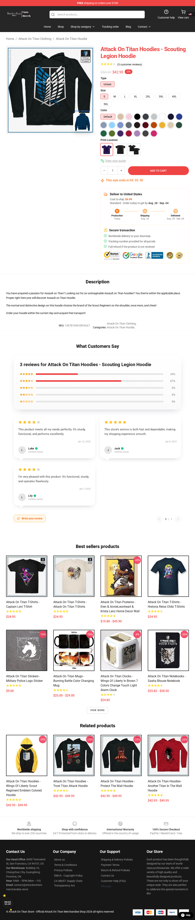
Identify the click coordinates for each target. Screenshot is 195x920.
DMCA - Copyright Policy (68, 875)
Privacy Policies (63, 870)
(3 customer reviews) (129, 64)
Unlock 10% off (7, 903)
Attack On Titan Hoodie (71, 39)
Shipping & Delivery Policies (117, 859)
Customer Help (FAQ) (113, 880)
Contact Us (107, 875)
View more (97, 710)
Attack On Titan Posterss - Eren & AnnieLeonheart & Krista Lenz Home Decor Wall (120, 606)
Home (10, 39)
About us (59, 859)
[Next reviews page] (177, 519)
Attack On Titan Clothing (34, 39)
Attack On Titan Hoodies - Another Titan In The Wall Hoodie (165, 785)
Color (104, 110)
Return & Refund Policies (115, 870)
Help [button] (188, 915)
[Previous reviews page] (159, 519)
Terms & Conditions (65, 864)
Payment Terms (110, 864)
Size (103, 90)
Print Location (109, 139)
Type (103, 78)
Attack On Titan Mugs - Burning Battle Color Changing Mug (73, 680)
